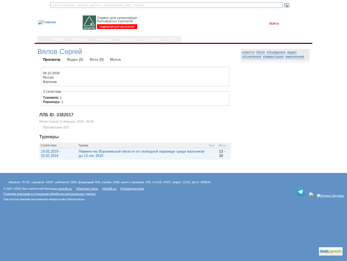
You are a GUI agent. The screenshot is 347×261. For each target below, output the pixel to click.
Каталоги (128, 39)
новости (248, 52)
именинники (294, 57)
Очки (211, 145)
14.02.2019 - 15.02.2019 (50, 153)
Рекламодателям (132, 188)
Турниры (80, 39)
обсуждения (276, 52)
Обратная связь (87, 188)
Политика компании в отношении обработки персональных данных (49, 193)
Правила (153, 39)
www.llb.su (65, 188)
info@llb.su (109, 188)
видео (292, 52)
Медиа (58, 39)
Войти (274, 23)
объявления (251, 57)
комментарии (273, 57)
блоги (260, 52)
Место (222, 145)
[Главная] (47, 22)
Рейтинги (104, 39)
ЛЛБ (173, 39)
